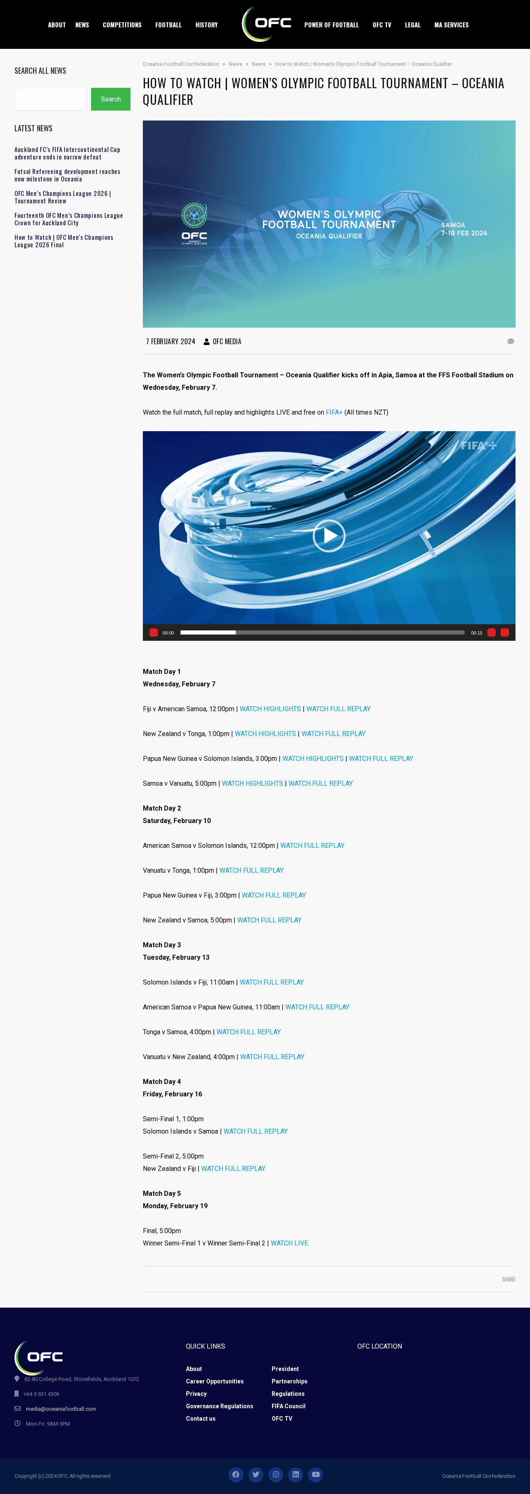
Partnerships (290, 1381)
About (194, 1369)
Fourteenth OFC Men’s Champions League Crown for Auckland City (68, 218)
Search (111, 99)
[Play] (153, 632)
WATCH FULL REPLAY (338, 709)
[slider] (323, 632)
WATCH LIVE (289, 1243)
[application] (329, 536)
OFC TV (282, 1418)
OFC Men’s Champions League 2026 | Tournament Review (62, 196)
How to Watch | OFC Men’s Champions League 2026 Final (63, 240)
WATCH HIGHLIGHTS (270, 709)
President (285, 1369)
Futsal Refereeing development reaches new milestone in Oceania (67, 174)
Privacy (196, 1393)
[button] (329, 536)
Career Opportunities (215, 1381)
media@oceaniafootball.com (61, 1409)
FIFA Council (289, 1406)
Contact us (201, 1418)
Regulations (288, 1393)
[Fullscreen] (505, 632)
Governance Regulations (219, 1406)
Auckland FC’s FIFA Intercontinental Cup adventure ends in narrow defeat (67, 152)
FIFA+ (334, 412)
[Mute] (491, 632)
